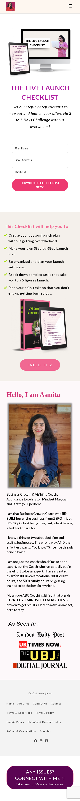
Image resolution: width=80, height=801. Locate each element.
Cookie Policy (15, 722)
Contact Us (40, 703)
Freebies (45, 731)
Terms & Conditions (19, 712)
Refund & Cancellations (21, 731)
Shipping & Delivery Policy (45, 722)
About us (23, 703)
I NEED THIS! (40, 365)
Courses (56, 703)
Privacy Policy (45, 712)
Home (10, 703)
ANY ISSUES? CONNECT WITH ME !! (40, 777)
